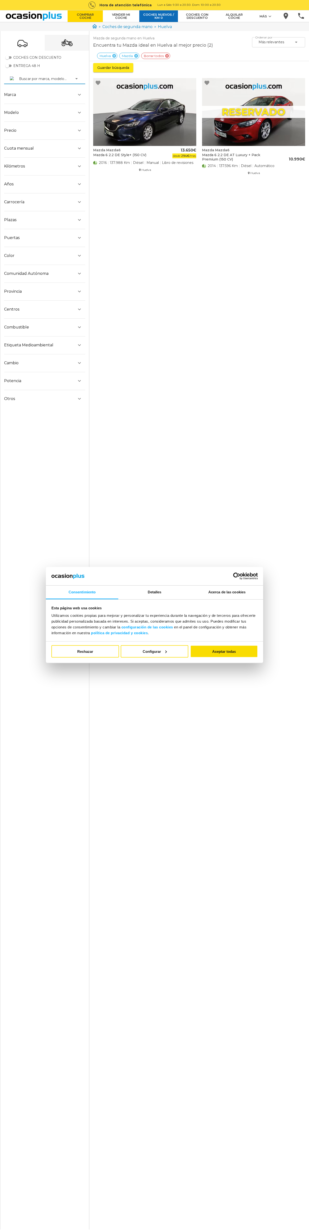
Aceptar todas (224, 651)
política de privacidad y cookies (119, 633)
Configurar (152, 651)
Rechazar (85, 651)
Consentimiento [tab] (82, 592)
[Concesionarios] (286, 16)
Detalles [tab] (155, 592)
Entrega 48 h (26, 66)
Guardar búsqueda (113, 68)
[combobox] (19, 79)
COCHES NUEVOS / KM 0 (158, 16)
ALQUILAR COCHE (234, 16)
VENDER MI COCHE (121, 16)
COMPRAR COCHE (85, 16)
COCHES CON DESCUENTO (197, 16)
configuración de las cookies (147, 627)
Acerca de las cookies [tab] (227, 592)
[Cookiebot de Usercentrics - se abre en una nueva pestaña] (237, 576)
